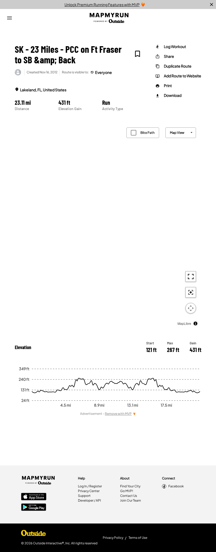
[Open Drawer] (9, 18)
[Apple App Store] (33, 497)
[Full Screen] (190, 276)
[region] (108, 225)
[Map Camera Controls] (190, 308)
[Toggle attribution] (195, 323)
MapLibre (184, 323)
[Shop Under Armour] (33, 534)
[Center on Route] (190, 292)
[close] (211, 4)
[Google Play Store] (33, 507)
